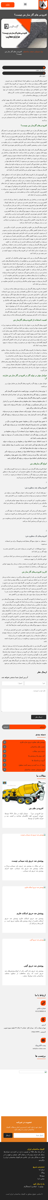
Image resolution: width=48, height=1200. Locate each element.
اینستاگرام (27, 1186)
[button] (25, 4)
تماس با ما (41, 1179)
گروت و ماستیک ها (38, 760)
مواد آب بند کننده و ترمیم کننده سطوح (32, 765)
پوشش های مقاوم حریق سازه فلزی (32, 742)
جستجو (6, 727)
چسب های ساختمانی (37, 747)
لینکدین (34, 1186)
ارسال (8, 1135)
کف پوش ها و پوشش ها (36, 756)
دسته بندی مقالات (39, 751)
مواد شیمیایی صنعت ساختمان (33, 51)
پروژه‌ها (42, 1176)
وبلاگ (43, 1173)
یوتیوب (41, 1186)
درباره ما (42, 1169)
